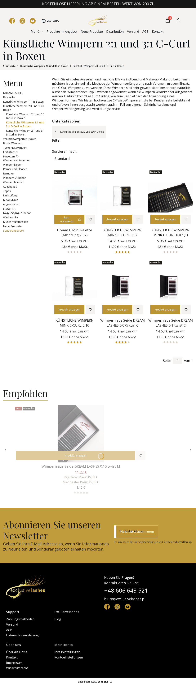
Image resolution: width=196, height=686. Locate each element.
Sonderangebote (13, 230)
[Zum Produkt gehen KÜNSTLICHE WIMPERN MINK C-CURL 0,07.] (122, 197)
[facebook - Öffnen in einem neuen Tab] (107, 607)
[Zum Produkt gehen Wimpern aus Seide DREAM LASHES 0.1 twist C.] (170, 287)
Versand (12, 624)
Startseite (9, 66)
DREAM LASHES (13, 93)
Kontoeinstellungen (68, 657)
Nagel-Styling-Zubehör (17, 213)
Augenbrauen (11, 204)
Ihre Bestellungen (67, 652)
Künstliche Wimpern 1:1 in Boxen (23, 101)
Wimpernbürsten (13, 182)
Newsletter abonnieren (137, 532)
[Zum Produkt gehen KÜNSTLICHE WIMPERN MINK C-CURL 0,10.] (74, 287)
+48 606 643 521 (126, 590)
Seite (167, 360)
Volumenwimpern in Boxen (19, 139)
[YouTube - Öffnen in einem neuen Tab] (33, 21)
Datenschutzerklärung (22, 635)
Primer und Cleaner (15, 169)
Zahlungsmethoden (20, 619)
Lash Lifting (10, 195)
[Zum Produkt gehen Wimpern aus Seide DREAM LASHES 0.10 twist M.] (81, 433)
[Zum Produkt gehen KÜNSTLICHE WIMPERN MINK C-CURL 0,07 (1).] (170, 197)
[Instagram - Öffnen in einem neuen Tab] (22, 21)
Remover (8, 173)
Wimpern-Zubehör (14, 178)
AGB (9, 630)
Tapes (7, 191)
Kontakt (12, 657)
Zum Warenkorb (67, 219)
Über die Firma (16, 652)
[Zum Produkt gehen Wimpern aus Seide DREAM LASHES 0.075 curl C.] (122, 287)
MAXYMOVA (10, 200)
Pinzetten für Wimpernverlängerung (16, 158)
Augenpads (10, 186)
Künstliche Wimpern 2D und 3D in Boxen (44, 66)
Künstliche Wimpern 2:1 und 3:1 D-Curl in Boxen (25, 132)
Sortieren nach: (64, 151)
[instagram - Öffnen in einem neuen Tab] (117, 607)
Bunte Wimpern (12, 143)
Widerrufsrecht (17, 668)
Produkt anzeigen (117, 219)
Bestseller (9, 97)
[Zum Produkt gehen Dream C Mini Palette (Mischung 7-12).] (74, 197)
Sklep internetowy (93, 681)
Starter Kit (9, 208)
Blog (57, 619)
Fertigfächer (10, 152)
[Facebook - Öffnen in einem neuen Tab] (12, 21)
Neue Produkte (12, 226)
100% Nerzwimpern (15, 147)
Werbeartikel (11, 217)
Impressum (14, 663)
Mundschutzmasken (15, 222)
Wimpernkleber (12, 164)
